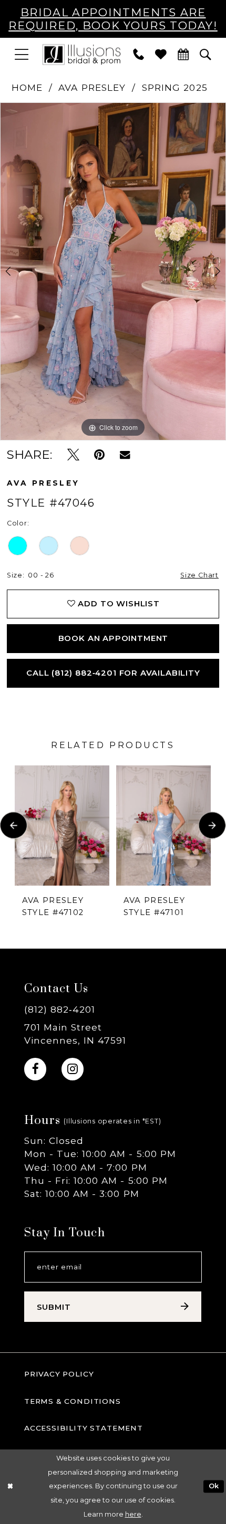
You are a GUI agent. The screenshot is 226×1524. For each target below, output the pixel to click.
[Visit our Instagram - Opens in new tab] (72, 1069)
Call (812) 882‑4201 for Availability (113, 673)
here (133, 1514)
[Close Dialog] (10, 1487)
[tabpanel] (113, 271)
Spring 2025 (175, 87)
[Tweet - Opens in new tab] (73, 454)
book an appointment (113, 638)
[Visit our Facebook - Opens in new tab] (35, 1069)
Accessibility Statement (83, 1428)
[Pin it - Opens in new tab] (99, 454)
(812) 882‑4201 (59, 1009)
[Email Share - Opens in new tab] (125, 454)
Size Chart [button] (199, 575)
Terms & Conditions (72, 1401)
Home (27, 87)
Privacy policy (59, 1374)
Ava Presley (92, 87)
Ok (214, 1486)
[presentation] (62, 825)
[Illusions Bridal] (81, 54)
